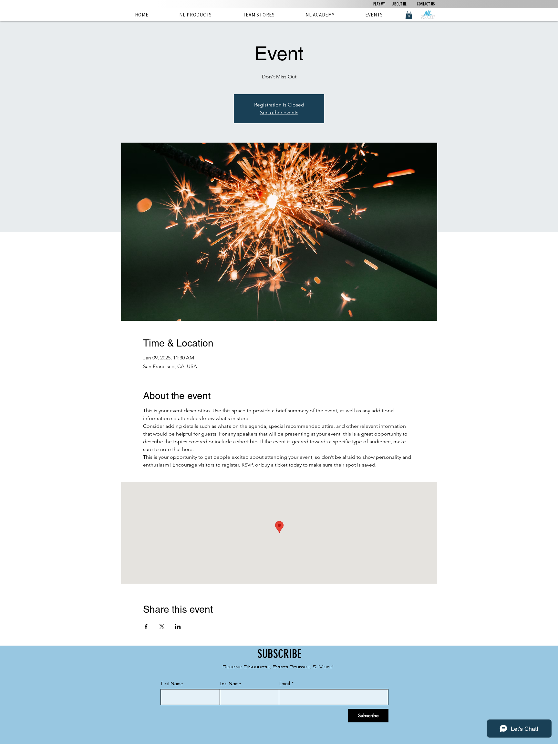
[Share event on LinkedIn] (178, 626)
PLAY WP (379, 4)
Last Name (230, 683)
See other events (279, 112)
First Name (172, 683)
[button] (408, 15)
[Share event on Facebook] (146, 626)
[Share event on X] (162, 626)
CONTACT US (421, 4)
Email (284, 683)
